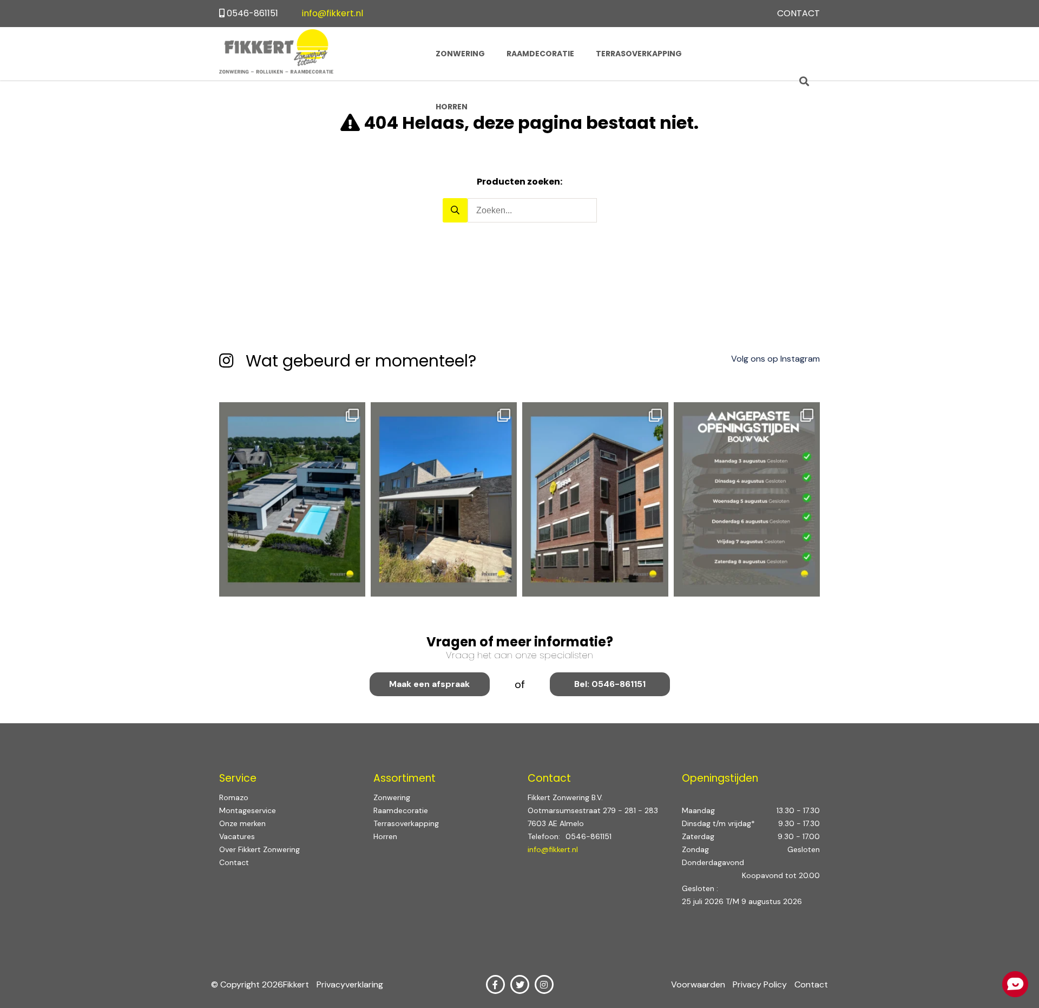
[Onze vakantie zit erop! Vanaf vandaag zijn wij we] (747, 499)
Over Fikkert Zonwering (259, 849)
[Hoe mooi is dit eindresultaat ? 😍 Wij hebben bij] (292, 499)
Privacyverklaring (350, 984)
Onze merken (242, 823)
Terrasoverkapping (639, 53)
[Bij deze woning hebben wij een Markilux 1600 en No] (444, 499)
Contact (798, 13)
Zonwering (460, 53)
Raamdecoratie (540, 53)
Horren (452, 106)
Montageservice (247, 810)
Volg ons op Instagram (775, 358)
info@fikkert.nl (332, 13)
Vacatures (237, 836)
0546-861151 (252, 13)
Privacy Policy (761, 984)
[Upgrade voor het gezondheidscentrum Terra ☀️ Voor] (595, 499)
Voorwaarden (699, 984)
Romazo (233, 797)
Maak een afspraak (429, 684)
